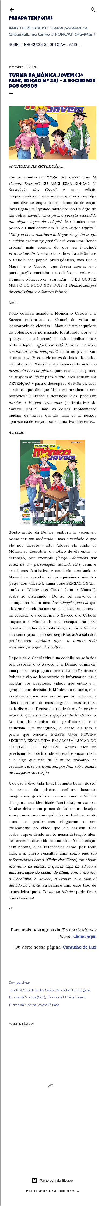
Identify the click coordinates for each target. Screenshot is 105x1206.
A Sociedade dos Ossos (37, 990)
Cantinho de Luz (79, 947)
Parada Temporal (30, 18)
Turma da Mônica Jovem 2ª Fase (34, 1005)
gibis (86, 990)
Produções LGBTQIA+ (44, 45)
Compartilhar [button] (19, 982)
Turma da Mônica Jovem (66, 997)
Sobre (15, 45)
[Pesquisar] (93, 8)
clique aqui (84, 936)
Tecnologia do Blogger (57, 1180)
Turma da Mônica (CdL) (27, 997)
